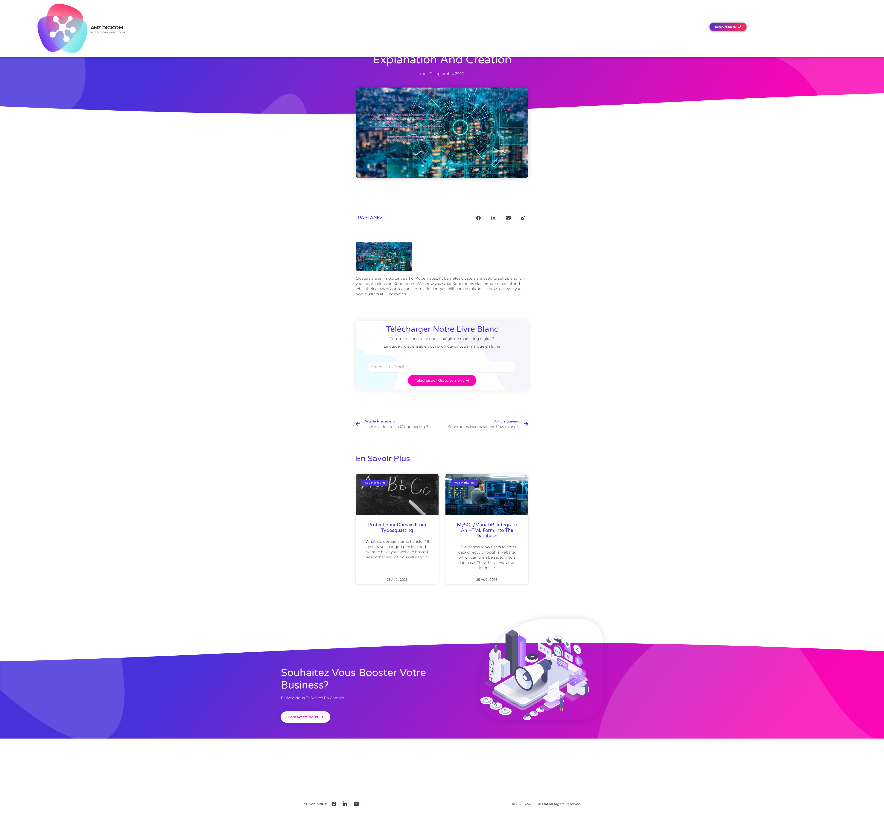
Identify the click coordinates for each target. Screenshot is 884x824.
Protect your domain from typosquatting (397, 527)
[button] (478, 218)
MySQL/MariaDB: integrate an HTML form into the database (487, 530)
